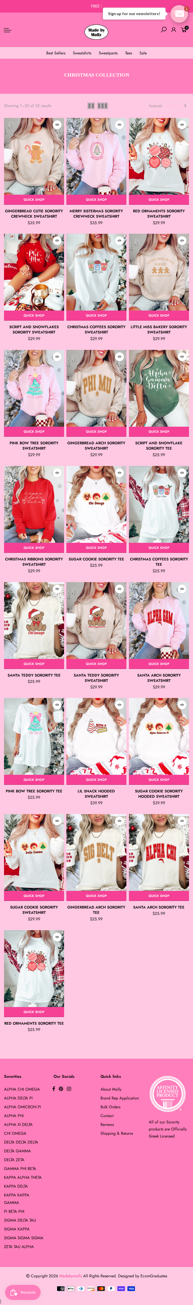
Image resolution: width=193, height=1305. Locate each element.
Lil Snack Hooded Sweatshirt (96, 793)
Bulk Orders (110, 1107)
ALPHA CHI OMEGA (22, 1089)
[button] (179, 14)
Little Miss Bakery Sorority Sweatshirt (159, 329)
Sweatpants (108, 53)
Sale (143, 53)
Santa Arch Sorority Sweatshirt (159, 678)
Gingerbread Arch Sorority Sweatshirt (96, 445)
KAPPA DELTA (16, 1186)
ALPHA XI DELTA (18, 1124)
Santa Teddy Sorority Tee (34, 675)
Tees (128, 53)
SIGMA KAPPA (17, 1229)
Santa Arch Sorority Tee (158, 907)
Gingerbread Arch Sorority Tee (96, 910)
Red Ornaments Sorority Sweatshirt (159, 213)
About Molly (111, 1089)
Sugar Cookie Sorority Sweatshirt (34, 910)
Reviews (107, 1124)
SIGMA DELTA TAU (20, 1220)
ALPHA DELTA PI (18, 1098)
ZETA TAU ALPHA (19, 1247)
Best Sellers (55, 53)
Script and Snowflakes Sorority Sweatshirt (34, 329)
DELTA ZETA (14, 1160)
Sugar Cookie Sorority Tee (96, 559)
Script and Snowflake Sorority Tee (158, 445)
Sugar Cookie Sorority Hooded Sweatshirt (159, 793)
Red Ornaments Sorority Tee (34, 1023)
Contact (107, 1116)
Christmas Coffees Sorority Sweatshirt (96, 329)
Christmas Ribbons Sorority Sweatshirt (34, 561)
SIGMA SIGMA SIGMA (23, 1238)
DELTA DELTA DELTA (21, 1142)
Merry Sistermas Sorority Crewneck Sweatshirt (96, 213)
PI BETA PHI (14, 1211)
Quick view (57, 124)
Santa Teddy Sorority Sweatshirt (96, 678)
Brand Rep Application (120, 1098)
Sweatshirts (82, 53)
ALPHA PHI (14, 1116)
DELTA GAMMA (17, 1151)
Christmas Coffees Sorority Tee (159, 561)
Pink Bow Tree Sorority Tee (34, 791)
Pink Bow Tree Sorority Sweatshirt (34, 445)
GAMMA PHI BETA (20, 1169)
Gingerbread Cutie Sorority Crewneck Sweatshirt (34, 213)
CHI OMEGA (15, 1133)
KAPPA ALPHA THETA (23, 1177)
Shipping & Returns (117, 1133)
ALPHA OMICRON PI (22, 1107)
